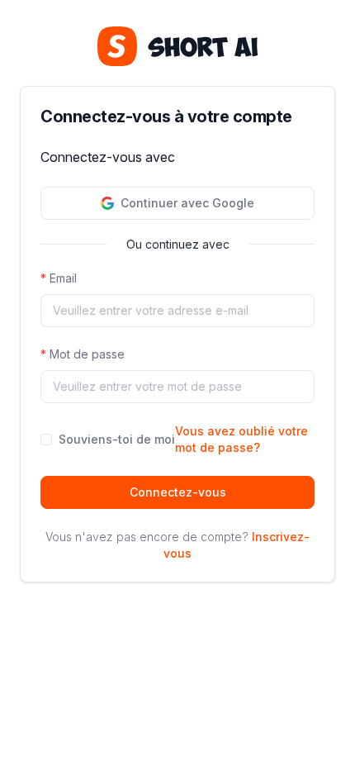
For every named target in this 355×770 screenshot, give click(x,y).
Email (63, 278)
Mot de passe (87, 354)
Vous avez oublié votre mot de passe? (241, 439)
